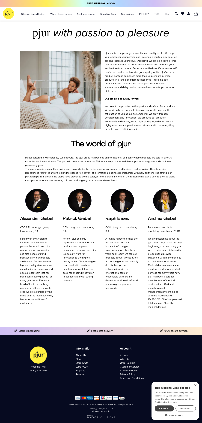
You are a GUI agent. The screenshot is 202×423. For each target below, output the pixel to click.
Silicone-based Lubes (33, 14)
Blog (166, 14)
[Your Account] (188, 13)
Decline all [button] (186, 408)
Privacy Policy (127, 374)
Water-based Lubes (60, 14)
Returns (80, 374)
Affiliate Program (129, 370)
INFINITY (144, 14)
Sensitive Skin (108, 14)
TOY (156, 14)
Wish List (125, 359)
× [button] (195, 385)
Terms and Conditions (132, 378)
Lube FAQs (82, 366)
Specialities (127, 14)
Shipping (80, 370)
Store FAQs (82, 363)
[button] (175, 415)
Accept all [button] (164, 408)
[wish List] (182, 13)
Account (124, 355)
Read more (172, 402)
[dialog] (175, 401)
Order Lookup (127, 363)
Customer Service (130, 366)
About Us (81, 355)
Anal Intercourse (86, 14)
